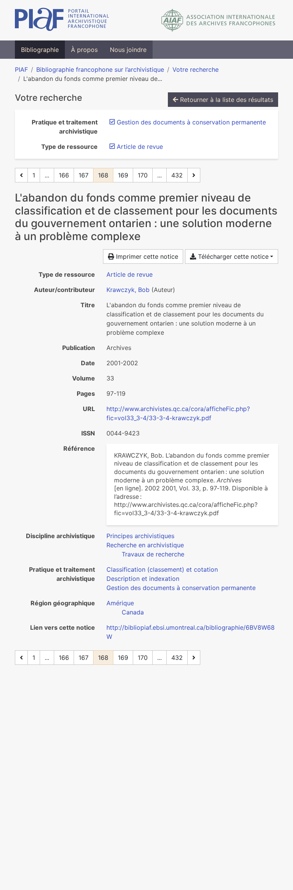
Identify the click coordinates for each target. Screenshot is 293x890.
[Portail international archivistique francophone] (62, 20)
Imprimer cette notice (146, 256)
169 (123, 175)
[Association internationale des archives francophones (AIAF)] (218, 20)
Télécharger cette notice (232, 256)
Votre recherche (195, 69)
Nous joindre (128, 49)
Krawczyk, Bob (128, 289)
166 (64, 175)
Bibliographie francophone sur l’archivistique (100, 69)
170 (143, 175)
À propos (84, 49)
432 (177, 175)
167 (84, 175)
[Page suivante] (193, 175)
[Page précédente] (21, 175)
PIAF (21, 69)
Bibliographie (40, 49)
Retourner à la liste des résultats (225, 99)
